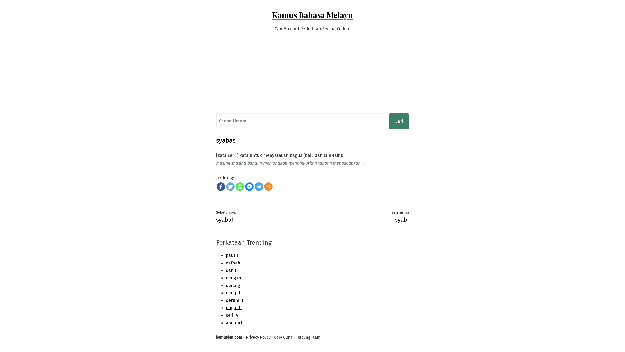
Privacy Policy (258, 337)
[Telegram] (259, 186)
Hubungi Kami (308, 337)
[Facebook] (221, 186)
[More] (268, 186)
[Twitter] (230, 186)
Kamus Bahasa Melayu (312, 15)
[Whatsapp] (240, 186)
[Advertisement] (312, 77)
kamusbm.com (229, 337)
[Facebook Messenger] (249, 186)
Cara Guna (283, 337)
